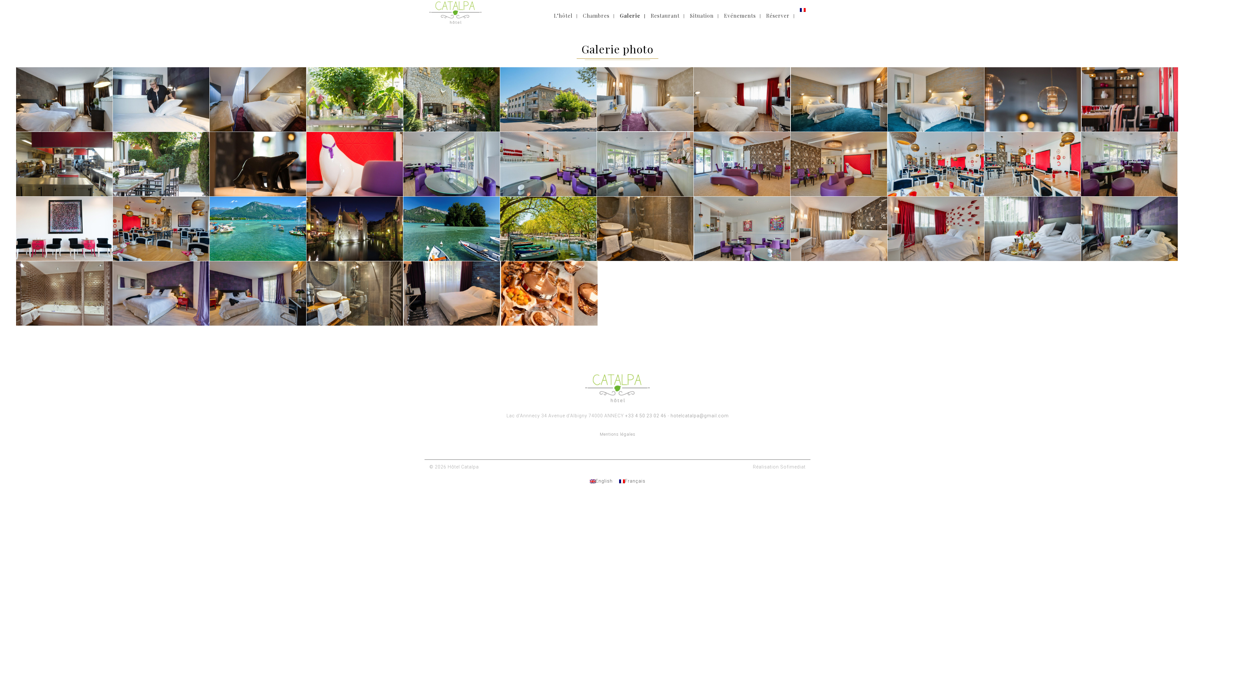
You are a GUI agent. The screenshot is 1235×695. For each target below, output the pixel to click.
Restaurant (665, 15)
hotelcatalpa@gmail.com (700, 415)
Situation (702, 15)
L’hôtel (563, 15)
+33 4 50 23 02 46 (645, 415)
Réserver (778, 15)
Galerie (630, 15)
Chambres (596, 15)
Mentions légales (618, 434)
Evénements (740, 15)
